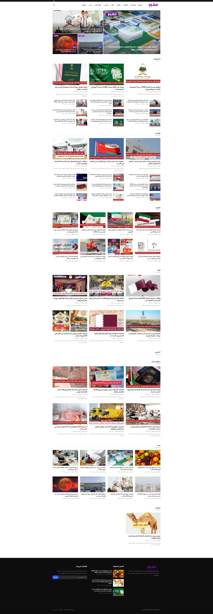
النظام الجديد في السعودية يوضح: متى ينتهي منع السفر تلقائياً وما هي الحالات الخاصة (137, 120)
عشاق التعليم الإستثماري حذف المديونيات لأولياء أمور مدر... (93, 495)
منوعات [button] (84, 5)
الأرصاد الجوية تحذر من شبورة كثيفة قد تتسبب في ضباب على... (148, 495)
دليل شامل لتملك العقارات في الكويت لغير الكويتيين (120, 231)
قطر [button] (113, 5)
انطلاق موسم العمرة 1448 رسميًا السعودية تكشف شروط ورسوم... (145, 88)
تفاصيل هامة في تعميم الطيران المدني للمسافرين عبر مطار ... (67, 257)
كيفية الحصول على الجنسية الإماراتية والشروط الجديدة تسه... (143, 391)
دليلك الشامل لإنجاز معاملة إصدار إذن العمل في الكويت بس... (149, 257)
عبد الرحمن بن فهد (156, 394)
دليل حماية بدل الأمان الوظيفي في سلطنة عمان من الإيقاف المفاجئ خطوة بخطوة (101, 194)
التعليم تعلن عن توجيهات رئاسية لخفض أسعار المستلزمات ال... (121, 468)
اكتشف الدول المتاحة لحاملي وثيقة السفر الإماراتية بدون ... (72, 391)
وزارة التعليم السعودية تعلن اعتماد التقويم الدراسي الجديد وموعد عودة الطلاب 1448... (64, 101)
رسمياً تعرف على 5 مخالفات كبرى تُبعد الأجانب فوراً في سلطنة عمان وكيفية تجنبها (137, 194)
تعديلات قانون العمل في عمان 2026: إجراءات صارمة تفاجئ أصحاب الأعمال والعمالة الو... (139, 185)
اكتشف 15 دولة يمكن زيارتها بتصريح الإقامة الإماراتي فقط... (108, 391)
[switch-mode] (54, 0)
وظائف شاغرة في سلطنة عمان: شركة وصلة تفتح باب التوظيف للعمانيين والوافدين (64, 175)
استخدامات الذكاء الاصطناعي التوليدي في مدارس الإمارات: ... (145, 428)
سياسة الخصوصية (69, 609)
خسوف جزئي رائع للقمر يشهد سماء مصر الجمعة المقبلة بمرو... (66, 50)
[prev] (106, 32)
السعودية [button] (133, 5)
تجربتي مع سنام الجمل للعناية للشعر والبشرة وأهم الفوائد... (144, 537)
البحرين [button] (106, 5)
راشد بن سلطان (157, 234)
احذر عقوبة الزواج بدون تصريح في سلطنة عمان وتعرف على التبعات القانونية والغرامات (64, 194)
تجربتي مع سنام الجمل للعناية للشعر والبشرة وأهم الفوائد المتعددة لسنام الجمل (102, 581)
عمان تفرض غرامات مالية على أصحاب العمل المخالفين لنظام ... (144, 162)
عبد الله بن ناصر (157, 471)
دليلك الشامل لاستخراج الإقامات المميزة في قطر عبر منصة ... (106, 299)
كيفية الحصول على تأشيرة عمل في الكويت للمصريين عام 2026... (93, 231)
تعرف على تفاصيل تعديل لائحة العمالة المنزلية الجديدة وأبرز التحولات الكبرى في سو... (64, 110)
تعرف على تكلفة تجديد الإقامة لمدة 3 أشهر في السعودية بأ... (107, 88)
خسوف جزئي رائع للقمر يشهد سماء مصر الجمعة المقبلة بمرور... (66, 495)
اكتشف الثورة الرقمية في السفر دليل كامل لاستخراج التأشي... (148, 231)
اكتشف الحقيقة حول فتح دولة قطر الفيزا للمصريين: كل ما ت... (109, 334)
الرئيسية (140, 5)
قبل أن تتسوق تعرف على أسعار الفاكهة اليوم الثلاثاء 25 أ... (149, 468)
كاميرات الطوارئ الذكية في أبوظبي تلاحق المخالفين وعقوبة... (109, 428)
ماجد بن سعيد (157, 166)
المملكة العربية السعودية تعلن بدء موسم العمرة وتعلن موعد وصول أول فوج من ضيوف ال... (101, 111)
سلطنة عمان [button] (98, 5)
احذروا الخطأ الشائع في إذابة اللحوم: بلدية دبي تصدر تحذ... (70, 428)
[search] (54, 5)
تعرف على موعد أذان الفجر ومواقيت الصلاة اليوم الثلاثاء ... (93, 468)
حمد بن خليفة (157, 303)
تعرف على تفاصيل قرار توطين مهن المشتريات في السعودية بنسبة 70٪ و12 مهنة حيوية (64, 120)
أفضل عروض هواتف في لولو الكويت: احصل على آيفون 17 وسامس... (120, 257)
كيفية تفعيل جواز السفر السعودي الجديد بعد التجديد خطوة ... (71, 88)
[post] (131, 32)
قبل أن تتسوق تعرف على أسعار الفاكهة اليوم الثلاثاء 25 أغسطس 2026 (101, 571)
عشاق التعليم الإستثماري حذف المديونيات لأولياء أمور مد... (93, 50)
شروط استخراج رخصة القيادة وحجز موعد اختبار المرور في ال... (66, 231)
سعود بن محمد (156, 91)
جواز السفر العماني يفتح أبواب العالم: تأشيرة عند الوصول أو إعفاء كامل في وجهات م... (64, 185)
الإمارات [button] (126, 5)
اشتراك (55, 577)
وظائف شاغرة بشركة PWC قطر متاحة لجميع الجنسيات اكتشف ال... (144, 299)
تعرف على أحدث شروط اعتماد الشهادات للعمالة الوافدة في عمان (138, 175)
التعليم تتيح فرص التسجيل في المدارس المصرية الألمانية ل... (121, 495)
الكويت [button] (118, 5)
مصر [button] (90, 5)
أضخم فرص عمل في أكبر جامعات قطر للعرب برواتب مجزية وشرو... (144, 334)
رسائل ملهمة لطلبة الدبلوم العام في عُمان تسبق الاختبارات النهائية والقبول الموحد (101, 185)
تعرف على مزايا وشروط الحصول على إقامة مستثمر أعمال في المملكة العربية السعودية (137, 101)
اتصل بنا (60, 609)
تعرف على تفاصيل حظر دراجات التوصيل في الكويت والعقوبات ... (93, 257)
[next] (157, 32)
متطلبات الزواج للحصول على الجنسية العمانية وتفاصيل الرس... (70, 162)
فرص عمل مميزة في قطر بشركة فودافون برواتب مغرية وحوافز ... (70, 299)
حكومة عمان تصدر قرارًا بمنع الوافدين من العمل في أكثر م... (107, 162)
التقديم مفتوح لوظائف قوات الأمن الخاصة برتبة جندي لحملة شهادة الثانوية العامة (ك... (101, 120)
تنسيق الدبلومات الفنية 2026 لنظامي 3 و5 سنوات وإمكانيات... (65, 468)
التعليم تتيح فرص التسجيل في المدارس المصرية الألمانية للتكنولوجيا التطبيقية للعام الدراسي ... (79, 30)
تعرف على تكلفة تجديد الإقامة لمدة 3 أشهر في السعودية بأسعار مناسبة (102, 590)
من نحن (55, 609)
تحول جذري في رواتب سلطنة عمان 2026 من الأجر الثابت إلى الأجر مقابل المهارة (100, 175)
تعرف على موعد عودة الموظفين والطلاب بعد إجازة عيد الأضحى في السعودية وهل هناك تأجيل (101, 102)
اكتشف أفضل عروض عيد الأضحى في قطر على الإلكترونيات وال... (71, 334)
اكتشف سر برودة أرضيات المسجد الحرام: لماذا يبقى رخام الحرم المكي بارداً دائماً (138, 110)
